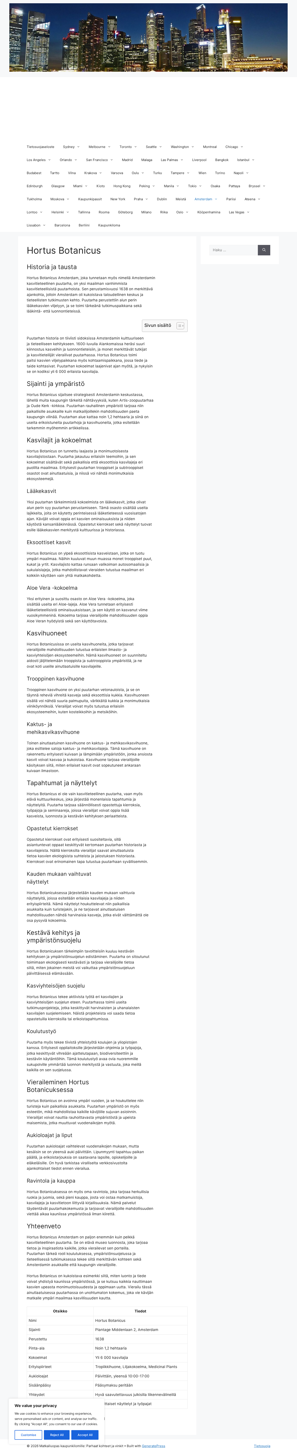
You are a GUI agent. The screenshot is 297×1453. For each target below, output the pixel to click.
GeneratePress (153, 1446)
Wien (202, 173)
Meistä (181, 199)
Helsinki (58, 212)
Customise (28, 1435)
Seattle (151, 147)
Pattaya (234, 186)
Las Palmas (169, 160)
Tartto (54, 173)
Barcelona (62, 225)
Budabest (34, 173)
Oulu (135, 173)
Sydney (69, 147)
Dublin (162, 199)
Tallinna (84, 212)
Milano (146, 212)
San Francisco (97, 160)
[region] (56, 1421)
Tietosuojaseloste (40, 147)
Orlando (66, 160)
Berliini (84, 225)
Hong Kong (121, 186)
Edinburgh (35, 186)
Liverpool (199, 160)
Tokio (192, 186)
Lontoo (32, 212)
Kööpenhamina (208, 212)
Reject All (56, 1435)
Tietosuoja (262, 1446)
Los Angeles (36, 160)
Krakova (90, 173)
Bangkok (222, 160)
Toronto (126, 147)
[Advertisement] (148, 107)
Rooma (104, 212)
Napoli (239, 173)
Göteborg (125, 212)
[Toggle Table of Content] (178, 325)
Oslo (179, 212)
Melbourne (97, 147)
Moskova (57, 199)
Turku (157, 173)
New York (117, 199)
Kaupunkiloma (109, 225)
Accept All (85, 1435)
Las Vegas (236, 212)
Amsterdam (203, 199)
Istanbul (243, 160)
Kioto (101, 186)
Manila (169, 186)
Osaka (215, 186)
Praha (138, 199)
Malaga (146, 160)
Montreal (210, 147)
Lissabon (33, 225)
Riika (164, 212)
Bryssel (254, 186)
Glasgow (58, 186)
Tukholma (34, 199)
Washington (180, 147)
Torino (220, 173)
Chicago (231, 147)
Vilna (72, 173)
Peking (144, 186)
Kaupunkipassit (90, 199)
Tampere (177, 173)
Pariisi (231, 199)
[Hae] (264, 250)
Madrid (127, 160)
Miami (77, 186)
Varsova (117, 173)
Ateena (250, 199)
